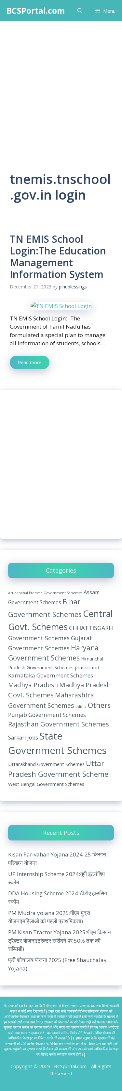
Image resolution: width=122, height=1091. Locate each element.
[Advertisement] (61, 85)
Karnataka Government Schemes (50, 675)
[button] (80, 11)
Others (99, 705)
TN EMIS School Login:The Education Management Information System (58, 256)
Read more (29, 362)
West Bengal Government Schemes (46, 784)
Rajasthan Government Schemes (58, 723)
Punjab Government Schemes (47, 715)
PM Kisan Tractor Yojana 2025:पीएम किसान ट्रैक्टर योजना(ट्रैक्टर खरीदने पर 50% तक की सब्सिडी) (59, 940)
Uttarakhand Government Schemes (46, 764)
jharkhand (87, 667)
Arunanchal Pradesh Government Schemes (45, 593)
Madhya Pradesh (33, 685)
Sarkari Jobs (23, 737)
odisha (81, 706)
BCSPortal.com (36, 10)
